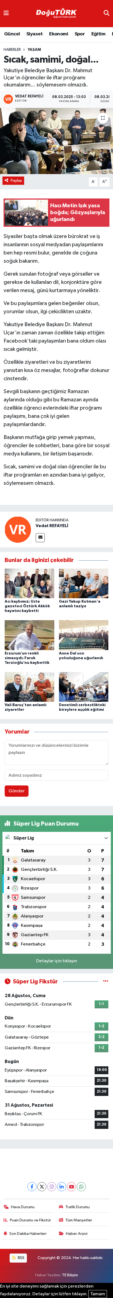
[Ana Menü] (6, 13)
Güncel (12, 34)
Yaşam (34, 50)
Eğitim (98, 34)
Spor (80, 34)
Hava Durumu (23, 1207)
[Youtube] (71, 1186)
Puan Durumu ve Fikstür (30, 1220)
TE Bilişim (70, 1275)
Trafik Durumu (77, 1207)
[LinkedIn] (61, 1186)
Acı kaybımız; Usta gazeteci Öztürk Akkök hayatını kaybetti (27, 606)
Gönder (17, 791)
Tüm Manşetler (78, 1220)
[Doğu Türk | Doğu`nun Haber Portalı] (56, 13)
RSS (20, 1258)
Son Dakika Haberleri (27, 1234)
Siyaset (34, 34)
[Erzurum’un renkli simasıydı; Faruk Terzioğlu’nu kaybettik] (29, 635)
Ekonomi (58, 34)
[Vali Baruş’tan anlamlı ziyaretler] (29, 686)
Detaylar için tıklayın (56, 961)
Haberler (12, 50)
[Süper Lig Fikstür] (105, 981)
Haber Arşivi (76, 1234)
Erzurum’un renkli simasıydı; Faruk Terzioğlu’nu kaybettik (27, 658)
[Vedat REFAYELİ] (18, 529)
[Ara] (106, 13)
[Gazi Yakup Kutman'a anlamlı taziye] (84, 583)
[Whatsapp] (81, 1186)
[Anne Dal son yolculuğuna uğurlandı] (84, 635)
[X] (41, 1186)
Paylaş (16, 180)
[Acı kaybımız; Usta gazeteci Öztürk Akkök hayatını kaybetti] (29, 583)
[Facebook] (31, 1186)
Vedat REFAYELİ (52, 526)
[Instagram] (51, 1186)
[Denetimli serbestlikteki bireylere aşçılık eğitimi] (84, 686)
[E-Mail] (40, 537)
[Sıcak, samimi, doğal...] (56, 141)
